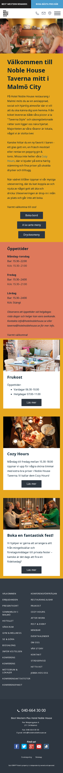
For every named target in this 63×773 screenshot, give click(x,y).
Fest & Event (38, 624)
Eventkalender (40, 636)
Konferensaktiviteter (16, 678)
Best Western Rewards (14, 4)
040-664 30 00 (33, 710)
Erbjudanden (10, 599)
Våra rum (8, 626)
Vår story (37, 648)
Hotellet (8, 620)
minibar (36, 630)
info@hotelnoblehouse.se (34, 732)
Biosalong (9, 645)
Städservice (38, 660)
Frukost (36, 605)
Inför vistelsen (12, 651)
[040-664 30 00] (37, 13)
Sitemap (39, 757)
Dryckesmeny (31, 234)
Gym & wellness (12, 632)
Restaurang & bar (42, 599)
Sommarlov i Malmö (10, 613)
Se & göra (8, 639)
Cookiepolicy (26, 757)
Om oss (35, 642)
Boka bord (31, 215)
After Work (38, 617)
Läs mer (31, 402)
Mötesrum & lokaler (10, 671)
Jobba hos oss (39, 672)
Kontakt (36, 654)
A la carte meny (31, 225)
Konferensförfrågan (44, 593)
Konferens (8, 657)
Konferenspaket (12, 684)
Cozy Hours (38, 611)
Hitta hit (37, 666)
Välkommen (9, 593)
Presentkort (10, 605)
